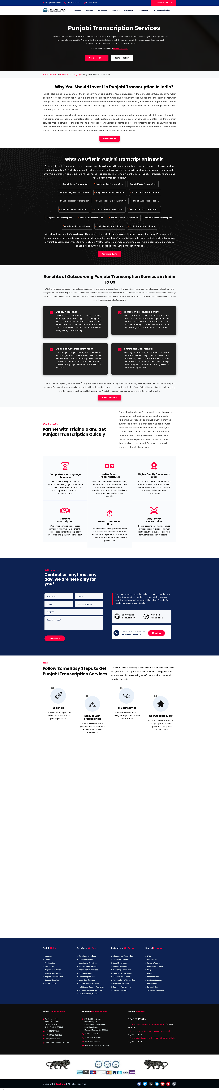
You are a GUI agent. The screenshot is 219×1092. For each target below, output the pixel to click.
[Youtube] (162, 1084)
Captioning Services (87, 977)
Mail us (158, 633)
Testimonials (50, 963)
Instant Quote (50, 984)
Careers (150, 973)
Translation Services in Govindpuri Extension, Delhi (152, 1038)
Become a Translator (155, 966)
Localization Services (88, 963)
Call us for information (133, 631)
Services (53, 74)
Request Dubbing (52, 980)
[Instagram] (151, 1084)
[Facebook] (139, 1084)
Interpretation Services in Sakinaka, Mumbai (150, 1031)
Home (45, 74)
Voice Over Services (87, 980)
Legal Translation (120, 963)
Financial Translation (121, 977)
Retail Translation (120, 966)
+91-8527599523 (92, 3)
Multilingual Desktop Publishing (91, 987)
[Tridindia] (54, 10)
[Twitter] (145, 1084)
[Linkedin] (157, 1084)
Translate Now (162, 2)
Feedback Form (153, 977)
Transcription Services (88, 966)
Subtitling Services (86, 973)
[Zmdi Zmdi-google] (174, 1084)
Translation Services (87, 956)
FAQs (149, 956)
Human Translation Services (90, 990)
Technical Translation (122, 987)
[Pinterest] (168, 1084)
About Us (48, 956)
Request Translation (53, 970)
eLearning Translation (122, 960)
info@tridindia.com (53, 3)
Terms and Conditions (155, 990)
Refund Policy (152, 984)
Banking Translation (121, 984)
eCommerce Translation (123, 956)
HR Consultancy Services (89, 994)
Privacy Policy (152, 987)
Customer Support (154, 980)
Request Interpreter (53, 973)
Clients (47, 960)
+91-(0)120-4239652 (54, 1035)
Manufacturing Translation (124, 980)
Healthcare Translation (122, 973)
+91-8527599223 (120, 48)
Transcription (65, 74)
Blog (149, 970)
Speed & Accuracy (154, 963)
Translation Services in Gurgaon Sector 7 (148, 1024)
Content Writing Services (89, 984)
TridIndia (61, 1084)
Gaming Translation (121, 990)
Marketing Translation (122, 970)
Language (77, 74)
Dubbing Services (86, 960)
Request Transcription (54, 977)
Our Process (151, 960)
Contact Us (49, 966)
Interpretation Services (88, 970)
